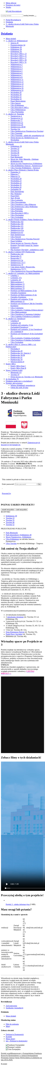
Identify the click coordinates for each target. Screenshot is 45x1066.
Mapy (8, 1026)
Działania (9, 22)
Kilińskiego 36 (16, 51)
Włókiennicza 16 (17, 88)
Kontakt (9, 1037)
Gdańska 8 (15, 321)
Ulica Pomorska (17, 209)
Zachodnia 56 (16, 189)
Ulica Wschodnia (17, 112)
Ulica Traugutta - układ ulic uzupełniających (27, 136)
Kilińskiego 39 (16, 146)
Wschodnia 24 (16, 183)
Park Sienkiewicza (18, 235)
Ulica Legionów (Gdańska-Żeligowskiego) (27, 310)
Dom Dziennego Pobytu (15, 632)
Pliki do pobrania (12, 1024)
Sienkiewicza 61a (17, 230)
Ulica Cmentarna (17, 308)
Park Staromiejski (17, 192)
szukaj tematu (29, 15)
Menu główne (11, 3)
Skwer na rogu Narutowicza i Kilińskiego (26, 164)
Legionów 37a (16, 278)
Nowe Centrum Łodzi (14, 370)
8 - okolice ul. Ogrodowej (15, 319)
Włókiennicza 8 (16, 77)
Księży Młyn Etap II (18, 368)
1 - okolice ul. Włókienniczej (17, 41)
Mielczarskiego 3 (17, 282)
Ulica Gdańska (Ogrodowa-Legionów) (25, 316)
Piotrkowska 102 (17, 222)
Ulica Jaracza (16, 103)
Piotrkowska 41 (16, 357)
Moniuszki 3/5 (16, 372)
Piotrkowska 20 (16, 351)
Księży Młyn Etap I (18, 366)
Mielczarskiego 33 (17, 288)
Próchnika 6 (15, 349)
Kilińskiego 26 (16, 47)
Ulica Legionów (17, 200)
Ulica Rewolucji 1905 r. (20, 108)
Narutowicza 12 (17, 118)
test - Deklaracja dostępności (16, 1041)
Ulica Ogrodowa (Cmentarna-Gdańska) (26, 314)
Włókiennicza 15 (17, 86)
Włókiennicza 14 (17, 84)
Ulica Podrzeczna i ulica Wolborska (24, 207)
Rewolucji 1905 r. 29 (19, 60)
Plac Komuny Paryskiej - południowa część (27, 250)
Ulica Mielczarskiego (19, 312)
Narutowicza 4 (16, 116)
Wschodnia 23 (16, 181)
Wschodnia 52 (16, 97)
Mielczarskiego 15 (17, 284)
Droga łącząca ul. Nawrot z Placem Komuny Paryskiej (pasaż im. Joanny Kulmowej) (25, 245)
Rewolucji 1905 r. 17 (19, 58)
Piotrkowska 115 (17, 226)
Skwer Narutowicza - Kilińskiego (18, 537)
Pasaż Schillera (16, 241)
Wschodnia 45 (16, 92)
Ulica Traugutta (16, 133)
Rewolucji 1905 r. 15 (19, 56)
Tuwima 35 (15, 151)
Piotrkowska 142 (17, 254)
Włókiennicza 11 (17, 80)
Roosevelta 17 (16, 258)
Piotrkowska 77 (16, 120)
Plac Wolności (16, 194)
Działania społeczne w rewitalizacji (19, 381)
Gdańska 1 (15, 276)
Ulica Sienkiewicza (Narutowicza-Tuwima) (27, 131)
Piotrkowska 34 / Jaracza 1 (21, 353)
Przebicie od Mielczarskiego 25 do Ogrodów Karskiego (24, 296)
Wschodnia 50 (16, 95)
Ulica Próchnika (17, 211)
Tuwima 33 (15, 148)
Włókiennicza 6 (16, 73)
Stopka (8, 7)
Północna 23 (15, 176)
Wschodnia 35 (16, 185)
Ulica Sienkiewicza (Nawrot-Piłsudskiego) (27, 271)
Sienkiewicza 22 (17, 123)
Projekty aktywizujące (14, 383)
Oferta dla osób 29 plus (19, 388)
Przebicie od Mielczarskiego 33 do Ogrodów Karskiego (24, 292)
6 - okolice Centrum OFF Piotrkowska (20, 252)
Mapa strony (10, 1039)
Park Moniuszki (17, 157)
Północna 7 (15, 174)
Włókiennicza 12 (17, 82)
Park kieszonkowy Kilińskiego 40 (18, 535)
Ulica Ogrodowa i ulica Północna (23, 204)
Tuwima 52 (15, 155)
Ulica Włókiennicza (18, 110)
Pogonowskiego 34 (18, 45)
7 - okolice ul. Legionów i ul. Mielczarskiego (23, 273)
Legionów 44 (16, 280)
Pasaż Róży (15, 196)
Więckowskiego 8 (17, 362)
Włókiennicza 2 (16, 64)
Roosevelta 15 (16, 256)
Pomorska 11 (15, 172)
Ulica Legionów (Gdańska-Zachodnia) (25, 338)
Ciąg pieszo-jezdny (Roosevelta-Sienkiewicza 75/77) (23, 268)
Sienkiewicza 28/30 (18, 127)
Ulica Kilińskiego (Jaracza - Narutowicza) (26, 166)
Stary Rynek (15, 198)
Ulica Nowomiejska (18, 202)
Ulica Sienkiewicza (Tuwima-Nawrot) (25, 239)
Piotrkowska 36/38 (18, 355)
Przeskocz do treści (13, 5)
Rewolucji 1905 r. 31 (19, 62)
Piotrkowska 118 (17, 228)
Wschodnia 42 (16, 187)
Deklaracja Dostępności (15, 1034)
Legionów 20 (16, 323)
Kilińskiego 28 (16, 49)
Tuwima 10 (15, 375)
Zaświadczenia (11, 1006)
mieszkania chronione (15, 617)
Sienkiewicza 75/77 (18, 263)
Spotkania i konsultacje (14, 1008)
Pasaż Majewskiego (18, 101)
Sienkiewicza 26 (17, 125)
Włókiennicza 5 (16, 71)
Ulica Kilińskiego (17, 105)
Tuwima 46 (15, 153)
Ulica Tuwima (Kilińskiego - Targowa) (25, 168)
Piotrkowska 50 (16, 360)
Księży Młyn (11, 364)
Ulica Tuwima (11, 543)
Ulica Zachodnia (17, 217)
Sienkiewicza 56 (17, 260)
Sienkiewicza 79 (17, 265)
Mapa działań (11, 39)
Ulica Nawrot (16, 237)
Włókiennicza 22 (17, 90)
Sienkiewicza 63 (17, 232)
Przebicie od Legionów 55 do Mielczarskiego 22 (22, 300)
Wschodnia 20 (16, 179)
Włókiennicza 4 (16, 69)
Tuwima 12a (15, 129)
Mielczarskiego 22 (17, 286)
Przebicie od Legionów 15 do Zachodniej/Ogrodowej (22, 326)
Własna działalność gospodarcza (23, 385)
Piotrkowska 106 (17, 224)
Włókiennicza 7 (16, 75)
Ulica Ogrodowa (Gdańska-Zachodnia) (25, 340)
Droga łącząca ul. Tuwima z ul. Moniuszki (27, 377)
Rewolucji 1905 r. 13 (19, 54)
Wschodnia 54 (16, 99)
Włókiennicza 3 (16, 67)
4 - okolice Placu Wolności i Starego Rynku (22, 170)
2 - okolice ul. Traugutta (15, 114)
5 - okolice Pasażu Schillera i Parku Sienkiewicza (24, 220)
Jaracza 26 (14, 43)
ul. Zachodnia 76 (12, 379)
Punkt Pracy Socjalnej (14, 634)
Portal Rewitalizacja (13, 20)
